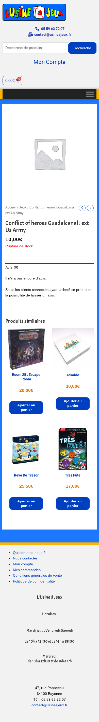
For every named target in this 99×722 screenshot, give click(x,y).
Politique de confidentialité (34, 581)
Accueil (10, 207)
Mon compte (23, 564)
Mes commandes (27, 570)
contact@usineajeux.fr (49, 705)
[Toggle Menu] (90, 94)
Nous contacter (25, 558)
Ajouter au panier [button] (26, 407)
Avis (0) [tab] (11, 267)
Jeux (22, 207)
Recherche (82, 48)
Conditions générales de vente (37, 575)
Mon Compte (49, 62)
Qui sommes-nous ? (29, 553)
